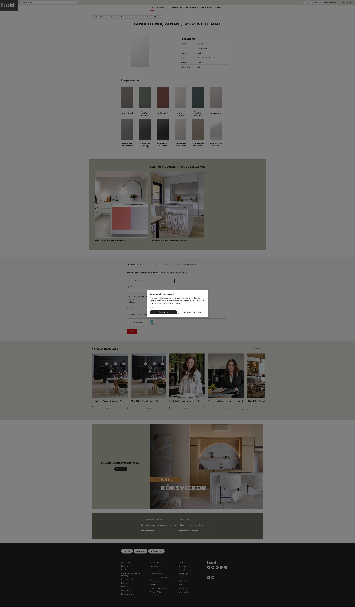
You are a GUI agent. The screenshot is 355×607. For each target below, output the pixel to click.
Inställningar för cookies (192, 312)
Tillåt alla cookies (163, 312)
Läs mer (151, 307)
